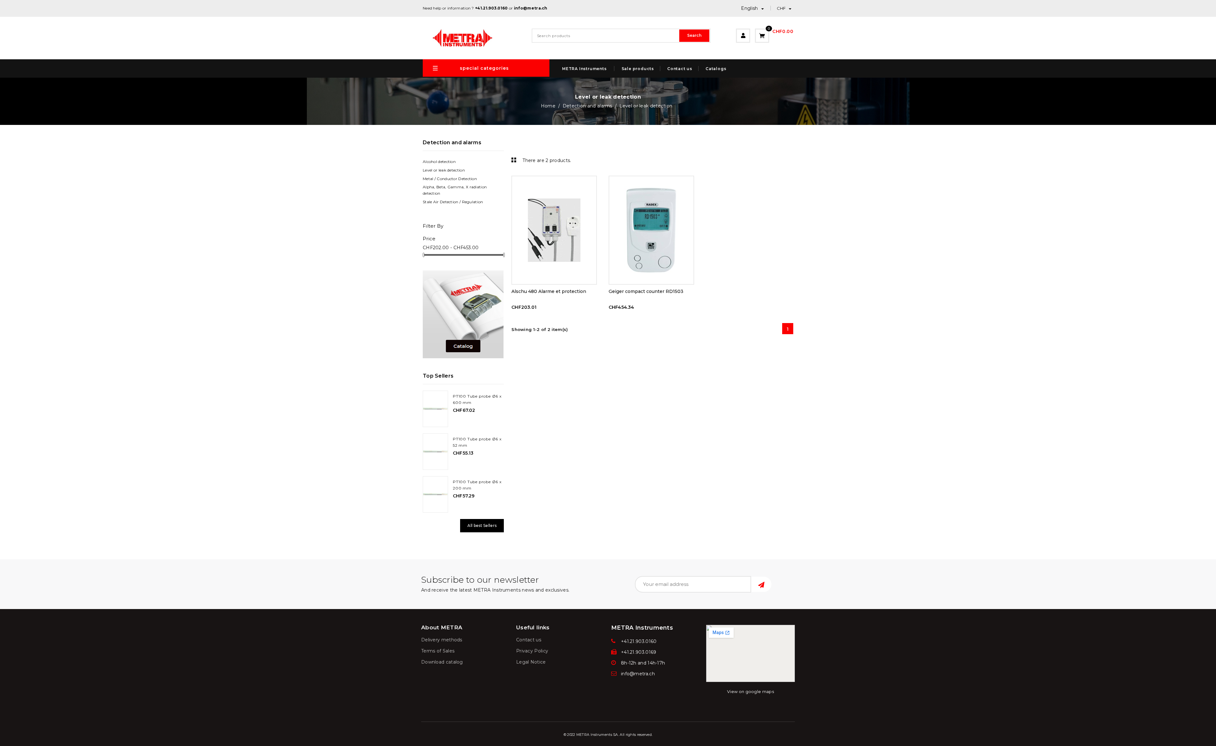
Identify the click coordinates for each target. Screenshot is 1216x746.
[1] (761, 584)
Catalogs (716, 68)
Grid (513, 160)
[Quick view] (554, 181)
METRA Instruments (584, 68)
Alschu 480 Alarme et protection (548, 291)
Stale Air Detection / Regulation (453, 201)
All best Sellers (482, 525)
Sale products (638, 68)
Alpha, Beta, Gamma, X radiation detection (455, 190)
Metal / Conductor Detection (450, 178)
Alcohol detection (439, 161)
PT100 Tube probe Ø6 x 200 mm (477, 484)
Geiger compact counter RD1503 (646, 291)
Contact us (679, 68)
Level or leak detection (444, 170)
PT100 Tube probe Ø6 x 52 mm (477, 442)
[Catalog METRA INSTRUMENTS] (463, 314)
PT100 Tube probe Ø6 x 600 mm (477, 399)
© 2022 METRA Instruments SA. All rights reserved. (608, 734)
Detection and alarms (452, 142)
